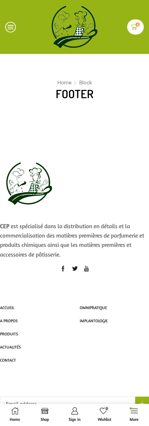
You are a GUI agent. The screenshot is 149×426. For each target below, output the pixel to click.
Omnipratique (93, 307)
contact (8, 360)
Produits (9, 333)
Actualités (10, 347)
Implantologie (94, 320)
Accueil (7, 307)
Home (64, 82)
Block (85, 82)
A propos (9, 320)
